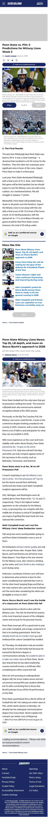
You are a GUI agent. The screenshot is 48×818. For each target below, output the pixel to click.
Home (4, 322)
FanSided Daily (9, 777)
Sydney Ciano (11, 355)
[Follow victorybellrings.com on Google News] (42, 234)
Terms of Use (35, 782)
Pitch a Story (35, 777)
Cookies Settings (9, 795)
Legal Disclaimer (37, 786)
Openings (33, 769)
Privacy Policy (8, 782)
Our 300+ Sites (36, 773)
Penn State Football (16, 322)
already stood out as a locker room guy (20, 636)
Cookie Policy (8, 786)
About (4, 769)
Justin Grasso (10, 56)
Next (38, 105)
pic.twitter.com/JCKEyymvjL (24, 716)
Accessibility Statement (13, 790)
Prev (9, 105)
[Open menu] (3, 3)
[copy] (16, 60)
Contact (5, 773)
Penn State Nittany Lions (18, 752)
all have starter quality (27, 547)
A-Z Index (33, 790)
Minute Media (13, 801)
